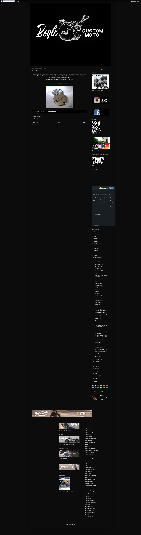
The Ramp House (98, 333)
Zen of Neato (89, 520)
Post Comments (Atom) (43, 125)
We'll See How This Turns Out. (101, 298)
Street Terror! (98, 302)
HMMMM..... (97, 291)
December (97, 257)
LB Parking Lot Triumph (100, 271)
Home (59, 122)
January (97, 378)
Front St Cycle (89, 454)
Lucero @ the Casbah (99, 345)
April (96, 371)
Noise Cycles (89, 489)
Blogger (73, 524)
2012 (95, 248)
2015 (95, 241)
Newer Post (35, 122)
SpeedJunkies (89, 506)
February (97, 376)
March (96, 373)
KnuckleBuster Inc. (90, 469)
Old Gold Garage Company (92, 491)
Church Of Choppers (91, 438)
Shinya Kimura (89, 495)
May (96, 368)
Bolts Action (89, 431)
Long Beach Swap (99, 273)
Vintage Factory (98, 353)
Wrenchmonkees (90, 518)
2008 (95, 381)
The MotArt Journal (90, 508)
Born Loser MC (89, 432)
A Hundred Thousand (99, 347)
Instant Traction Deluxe (91, 465)
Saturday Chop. (98, 318)
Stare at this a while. (99, 300)
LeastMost (88, 473)
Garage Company (90, 458)
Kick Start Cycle (89, 467)
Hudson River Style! (99, 264)
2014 (95, 243)
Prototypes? (97, 304)
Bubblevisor (89, 434)
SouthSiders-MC (90, 500)
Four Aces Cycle (90, 452)
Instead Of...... (98, 262)
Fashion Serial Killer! (91, 448)
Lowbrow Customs (90, 479)
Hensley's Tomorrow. (99, 289)
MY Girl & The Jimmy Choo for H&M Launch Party (102, 326)
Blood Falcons (89, 429)
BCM (102, 395)
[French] (96, 386)
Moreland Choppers (91, 485)
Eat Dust (88, 446)
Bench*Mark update (99, 323)
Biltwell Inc (88, 427)
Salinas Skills (97, 342)
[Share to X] (51, 111)
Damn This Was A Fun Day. (101, 349)
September (97, 359)
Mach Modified (90, 481)
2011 (95, 250)
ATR (87, 423)
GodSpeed (88, 460)
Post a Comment (38, 119)
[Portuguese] (96, 387)
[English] (93, 386)
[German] (98, 386)
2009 (95, 255)
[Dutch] (107, 386)
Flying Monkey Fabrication (92, 450)
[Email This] (48, 111)
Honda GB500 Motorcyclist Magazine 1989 (101, 286)
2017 (95, 236)
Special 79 (88, 504)
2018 (95, 234)
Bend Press (89, 425)
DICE (87, 444)
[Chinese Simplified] (107, 387)
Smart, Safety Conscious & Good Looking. (101, 315)
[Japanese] (98, 387)
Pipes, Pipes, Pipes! (99, 266)
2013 (95, 246)
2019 (95, 231)
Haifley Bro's (89, 464)
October (97, 356)
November (97, 260)
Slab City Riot (98, 293)
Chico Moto (89, 436)
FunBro (88, 456)
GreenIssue (89, 462)
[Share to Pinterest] (55, 111)
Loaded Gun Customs (91, 475)
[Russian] (93, 387)
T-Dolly (96, 307)
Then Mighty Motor (90, 512)
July (96, 364)
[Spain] (101, 386)
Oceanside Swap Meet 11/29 (101, 331)
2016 (95, 239)
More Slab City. (98, 268)
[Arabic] (104, 387)
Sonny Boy (88, 498)
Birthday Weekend (99, 328)
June (96, 366)
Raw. (96, 279)
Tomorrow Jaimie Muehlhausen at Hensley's (101, 310)
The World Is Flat (90, 510)
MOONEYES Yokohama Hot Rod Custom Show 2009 (101, 336)
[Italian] (104, 386)
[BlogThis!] (50, 111)
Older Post (83, 122)
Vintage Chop (89, 516)
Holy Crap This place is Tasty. (101, 351)
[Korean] (101, 387)
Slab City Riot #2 (98, 295)
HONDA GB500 (98, 283)
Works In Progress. (99, 320)
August (96, 361)
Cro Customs (89, 440)
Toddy (87, 514)
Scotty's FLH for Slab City (100, 312)
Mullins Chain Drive (90, 487)
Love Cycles (89, 477)
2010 (95, 253)
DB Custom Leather (90, 442)
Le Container (89, 471)
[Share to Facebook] (53, 111)
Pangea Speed (89, 493)
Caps (96, 281)
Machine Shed (89, 483)
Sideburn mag (89, 496)
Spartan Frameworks (91, 502)
